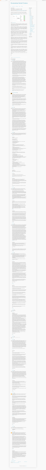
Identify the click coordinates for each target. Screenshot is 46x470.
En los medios (13, 6)
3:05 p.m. (13, 311)
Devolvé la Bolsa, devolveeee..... (31, 30)
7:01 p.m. (13, 222)
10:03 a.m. (13, 283)
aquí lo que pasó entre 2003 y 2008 (16, 14)
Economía (13, 57)
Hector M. (13, 107)
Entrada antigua (25, 461)
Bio (10, 6)
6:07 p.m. (13, 199)
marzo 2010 (31, 22)
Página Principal (19, 461)
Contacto (22, 6)
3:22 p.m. (13, 105)
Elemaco (15, 57)
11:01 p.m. (13, 459)
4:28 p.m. (13, 168)
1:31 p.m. (13, 135)
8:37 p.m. (13, 415)
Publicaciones (17, 6)
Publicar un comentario (14, 460)
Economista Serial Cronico (19, 3)
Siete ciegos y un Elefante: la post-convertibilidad (32, 26)
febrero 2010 (31, 23)
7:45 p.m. (13, 240)
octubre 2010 (31, 17)
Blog (19, 6)
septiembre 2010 (31, 18)
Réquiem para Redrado (32, 25)
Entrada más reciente (13, 461)
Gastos (15, 22)
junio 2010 (31, 20)
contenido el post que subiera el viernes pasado (21, 10)
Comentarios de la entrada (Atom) (16, 462)
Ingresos (13, 22)
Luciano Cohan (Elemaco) (14, 92)
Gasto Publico (17, 57)
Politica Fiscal (19, 57)
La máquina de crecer (32, 29)
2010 (30, 27)
